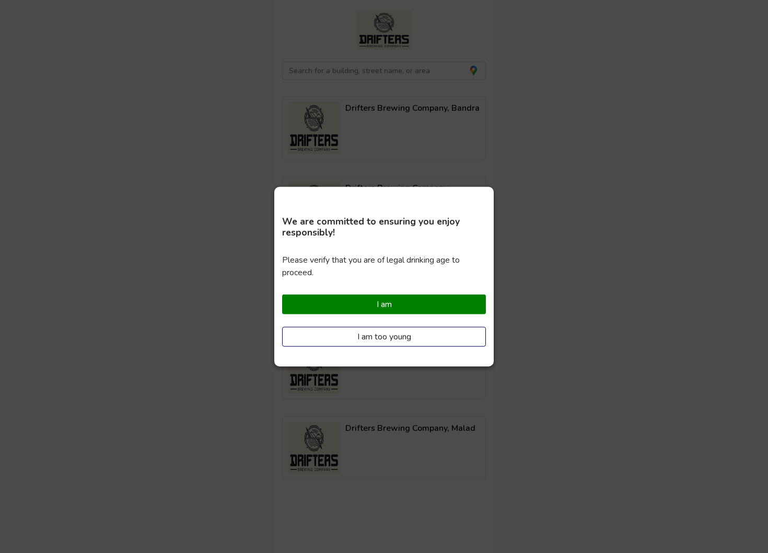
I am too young (384, 336)
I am (384, 304)
